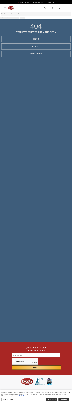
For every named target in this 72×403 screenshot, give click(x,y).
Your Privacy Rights (7, 399)
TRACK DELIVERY (24, 2)
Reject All (64, 399)
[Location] (52, 8)
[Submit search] (69, 13)
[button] (5, 8)
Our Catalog (36, 46)
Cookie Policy (23, 396)
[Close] (69, 393)
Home (36, 39)
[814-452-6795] (59, 8)
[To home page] (11, 8)
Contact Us (50, 2)
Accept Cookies (52, 399)
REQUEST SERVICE (38, 2)
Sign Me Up (36, 367)
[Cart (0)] (66, 8)
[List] (45, 8)
